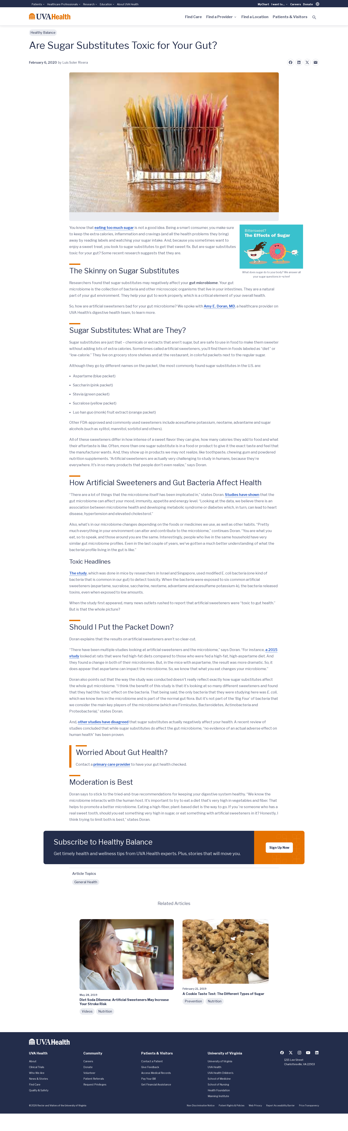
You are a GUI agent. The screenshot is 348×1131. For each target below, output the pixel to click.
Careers (295, 4)
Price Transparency (309, 1105)
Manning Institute (218, 1096)
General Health (85, 882)
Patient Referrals (93, 1078)
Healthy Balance (42, 32)
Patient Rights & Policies (231, 1105)
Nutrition (105, 1011)
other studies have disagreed (103, 722)
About (32, 1061)
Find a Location (254, 17)
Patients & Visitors (290, 17)
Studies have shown (242, 494)
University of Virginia (220, 1061)
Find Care (193, 17)
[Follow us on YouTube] (308, 1052)
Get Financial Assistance (156, 1084)
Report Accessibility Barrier (280, 1105)
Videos (87, 1011)
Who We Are (36, 1072)
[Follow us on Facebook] (282, 1052)
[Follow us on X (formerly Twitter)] (291, 1052)
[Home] (49, 16)
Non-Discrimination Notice (200, 1105)
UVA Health (214, 1067)
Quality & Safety (38, 1090)
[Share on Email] (315, 62)
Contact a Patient (152, 1061)
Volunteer (89, 1072)
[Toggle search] (314, 17)
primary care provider (111, 764)
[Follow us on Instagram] (299, 1052)
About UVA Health (127, 4)
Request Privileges (94, 1084)
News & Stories (38, 1078)
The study (78, 573)
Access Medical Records (156, 1072)
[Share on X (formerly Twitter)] (307, 62)
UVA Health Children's (220, 1072)
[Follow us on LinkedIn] (317, 1052)
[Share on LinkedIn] (298, 62)
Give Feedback (150, 1067)
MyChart (263, 4)
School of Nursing (218, 1084)
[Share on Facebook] (290, 62)
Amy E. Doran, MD (219, 306)
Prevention (193, 1001)
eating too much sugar (114, 227)
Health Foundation (219, 1090)
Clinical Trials (36, 1067)
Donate (308, 4)
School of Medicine (219, 1078)
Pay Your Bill (148, 1078)
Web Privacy (255, 1105)
